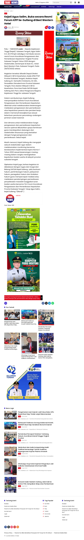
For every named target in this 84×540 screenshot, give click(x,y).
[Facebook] (43, 303)
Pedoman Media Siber (10, 506)
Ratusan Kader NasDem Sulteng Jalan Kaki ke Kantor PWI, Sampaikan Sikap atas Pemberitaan (45, 356)
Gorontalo (47, 514)
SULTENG (47, 504)
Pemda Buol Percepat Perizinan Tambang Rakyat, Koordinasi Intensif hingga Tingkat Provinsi (45, 328)
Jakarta (47, 516)
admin (9, 27)
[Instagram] (11, 527)
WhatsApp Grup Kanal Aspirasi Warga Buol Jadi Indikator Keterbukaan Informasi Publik (28, 356)
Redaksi (6, 504)
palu (6, 13)
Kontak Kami (7, 511)
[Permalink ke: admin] (6, 27)
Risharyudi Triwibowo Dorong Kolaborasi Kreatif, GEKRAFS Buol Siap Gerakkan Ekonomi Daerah (29, 322)
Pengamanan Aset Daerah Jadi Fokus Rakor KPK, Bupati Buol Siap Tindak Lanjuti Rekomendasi (11, 323)
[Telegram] (49, 303)
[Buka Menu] (79, 2)
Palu (46, 509)
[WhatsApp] (52, 303)
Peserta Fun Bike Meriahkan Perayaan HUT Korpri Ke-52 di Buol (21, 509)
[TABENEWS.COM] (11, 2)
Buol (46, 506)
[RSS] (17, 527)
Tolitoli (46, 511)
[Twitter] (46, 303)
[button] (71, 2)
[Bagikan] (52, 27)
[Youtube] (14, 527)
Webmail (6, 516)
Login (5, 514)
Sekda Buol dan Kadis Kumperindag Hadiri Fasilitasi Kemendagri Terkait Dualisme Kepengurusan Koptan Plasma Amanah (11, 347)
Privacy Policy (8, 533)
